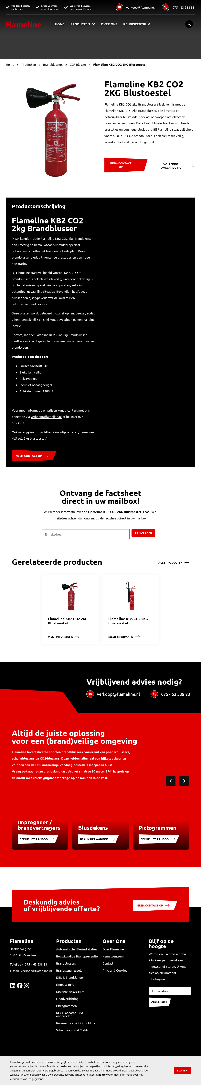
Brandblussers (53, 64)
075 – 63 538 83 (36, 964)
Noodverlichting (67, 998)
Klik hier (101, 1074)
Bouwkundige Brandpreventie (77, 956)
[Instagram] (26, 985)
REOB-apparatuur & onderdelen (69, 1014)
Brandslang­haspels (69, 970)
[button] (189, 24)
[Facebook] (20, 985)
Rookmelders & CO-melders (75, 1023)
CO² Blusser (78, 64)
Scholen (112, 1000)
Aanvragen (143, 533)
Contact (107, 963)
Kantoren (113, 992)
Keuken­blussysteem (70, 991)
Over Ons (109, 24)
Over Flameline (113, 949)
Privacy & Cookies (114, 970)
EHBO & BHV (65, 984)
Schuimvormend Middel (72, 1030)
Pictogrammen (66, 1006)
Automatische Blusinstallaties (76, 949)
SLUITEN (182, 1070)
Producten (80, 24)
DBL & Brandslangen (70, 977)
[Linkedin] (13, 985)
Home (60, 24)
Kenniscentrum (136, 24)
